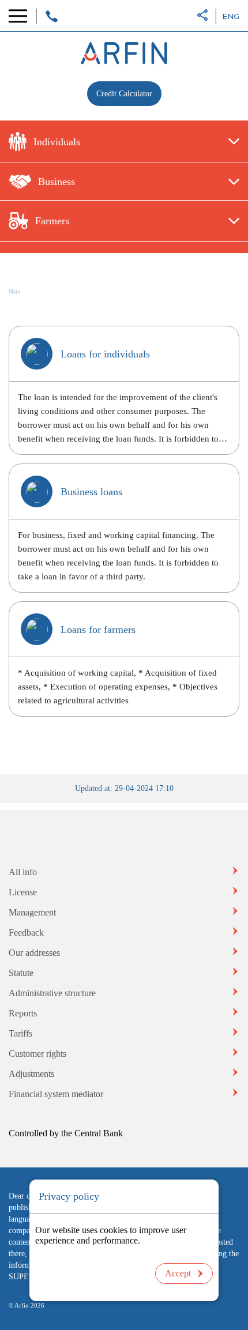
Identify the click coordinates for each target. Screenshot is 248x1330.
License (23, 892)
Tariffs (20, 1033)
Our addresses (34, 953)
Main (14, 292)
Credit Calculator (124, 93)
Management (32, 912)
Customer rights (37, 1053)
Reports (23, 1013)
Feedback (26, 932)
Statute (21, 973)
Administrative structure (52, 993)
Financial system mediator (56, 1094)
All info (23, 872)
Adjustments (31, 1074)
